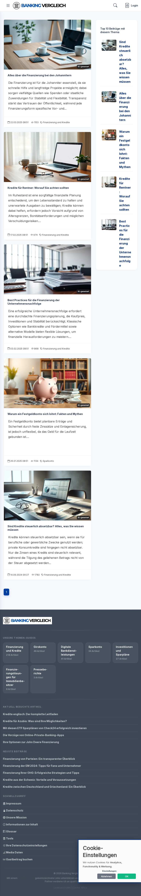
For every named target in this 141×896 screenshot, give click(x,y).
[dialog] (110, 861)
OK (127, 876)
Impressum (13, 803)
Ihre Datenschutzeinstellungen (26, 845)
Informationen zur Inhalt (22, 824)
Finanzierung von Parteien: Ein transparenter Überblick (39, 758)
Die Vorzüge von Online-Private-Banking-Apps (33, 735)
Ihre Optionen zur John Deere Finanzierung (31, 742)
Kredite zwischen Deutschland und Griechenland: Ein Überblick (44, 786)
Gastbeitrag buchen (19, 859)
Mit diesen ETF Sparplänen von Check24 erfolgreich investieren (45, 728)
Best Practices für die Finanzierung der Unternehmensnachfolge (34, 302)
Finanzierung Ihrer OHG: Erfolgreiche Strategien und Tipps (41, 772)
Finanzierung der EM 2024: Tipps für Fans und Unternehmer (42, 765)
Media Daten (14, 852)
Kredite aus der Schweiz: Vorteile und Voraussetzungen (39, 779)
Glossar (11, 831)
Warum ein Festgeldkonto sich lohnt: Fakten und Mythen (45, 413)
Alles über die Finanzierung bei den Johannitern (39, 75)
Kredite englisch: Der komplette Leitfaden (30, 714)
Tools (9, 838)
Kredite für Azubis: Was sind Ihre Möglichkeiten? (35, 721)
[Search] (115, 5)
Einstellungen (109, 871)
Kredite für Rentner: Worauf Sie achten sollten (38, 187)
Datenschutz (14, 810)
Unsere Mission (16, 817)
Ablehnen (106, 876)
